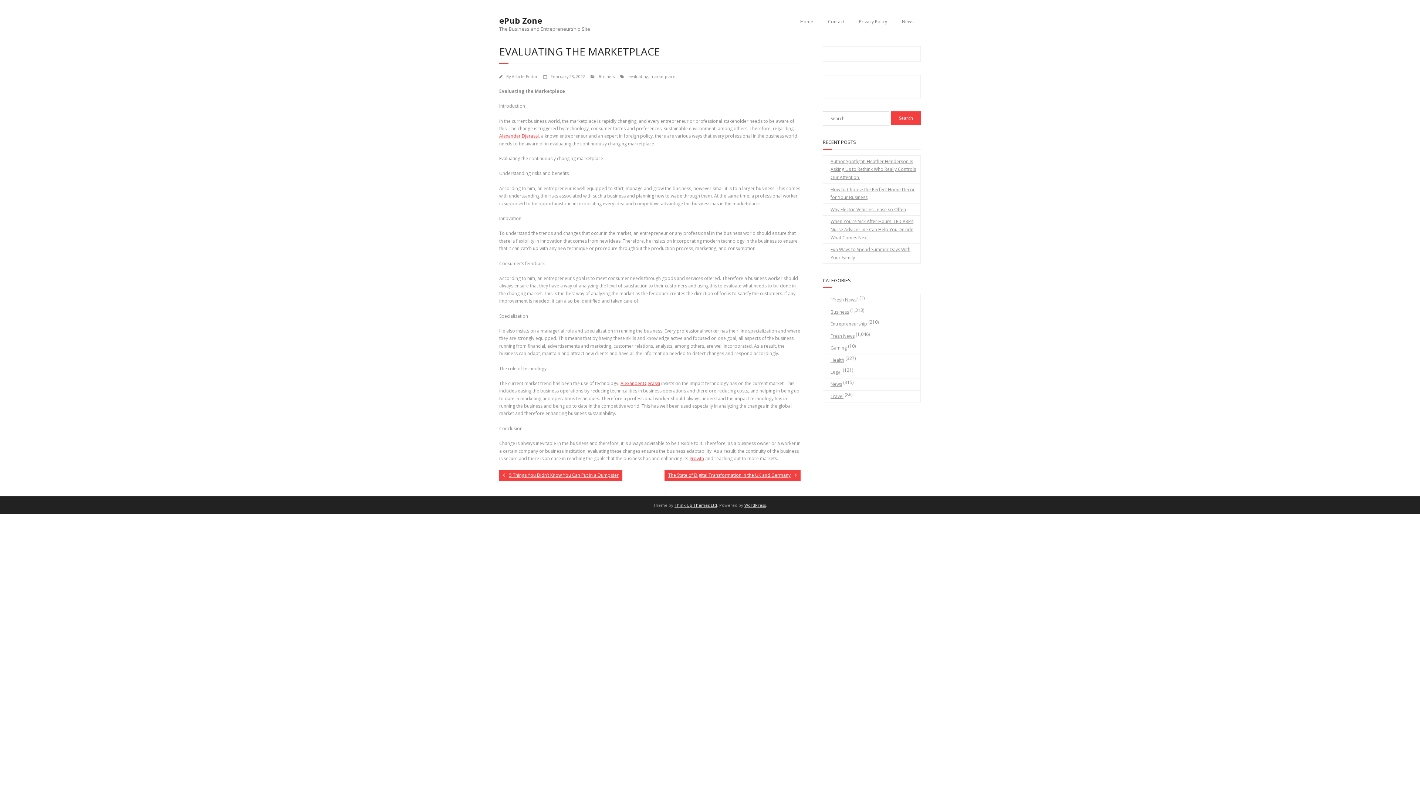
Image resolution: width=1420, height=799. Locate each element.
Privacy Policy (873, 21)
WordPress (755, 505)
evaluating (638, 76)
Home (806, 21)
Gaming (839, 348)
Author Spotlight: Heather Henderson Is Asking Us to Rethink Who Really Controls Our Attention (873, 169)
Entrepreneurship (849, 324)
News (907, 21)
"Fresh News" (844, 300)
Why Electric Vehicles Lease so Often (868, 209)
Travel (837, 396)
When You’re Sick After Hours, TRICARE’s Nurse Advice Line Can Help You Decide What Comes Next (872, 229)
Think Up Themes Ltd (695, 505)
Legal (836, 372)
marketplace (663, 76)
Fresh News (843, 336)
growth (696, 458)
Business (607, 76)
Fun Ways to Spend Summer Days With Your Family (870, 253)
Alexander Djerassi (519, 136)
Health (837, 360)
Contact (836, 21)
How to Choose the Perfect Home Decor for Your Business (873, 193)
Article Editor (525, 76)
